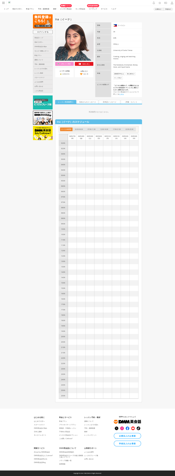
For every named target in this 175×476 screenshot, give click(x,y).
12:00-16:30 (104, 129)
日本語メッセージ (109, 102)
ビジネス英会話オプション (68, 435)
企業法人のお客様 (127, 436)
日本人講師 (38, 432)
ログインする (43, 32)
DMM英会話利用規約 (66, 452)
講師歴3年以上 (119, 74)
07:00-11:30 (91, 129)
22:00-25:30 (129, 129)
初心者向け (131, 74)
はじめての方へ (39, 421)
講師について (39, 60)
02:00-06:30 (79, 129)
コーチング (93, 8)
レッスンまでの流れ (41, 69)
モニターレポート (40, 435)
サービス (104, 9)
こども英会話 (39, 91)
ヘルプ (113, 9)
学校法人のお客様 (127, 443)
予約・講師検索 (43, 9)
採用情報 (62, 464)
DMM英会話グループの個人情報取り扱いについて (71, 456)
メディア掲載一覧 (65, 460)
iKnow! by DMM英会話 (42, 452)
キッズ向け (118, 78)
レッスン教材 (39, 73)
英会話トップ (39, 38)
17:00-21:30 (117, 129)
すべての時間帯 (66, 129)
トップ (6, 9)
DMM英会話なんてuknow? (43, 455)
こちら (121, 94)
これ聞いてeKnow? (65, 438)
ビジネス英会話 (66, 8)
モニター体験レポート (42, 51)
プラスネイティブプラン (67, 425)
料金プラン (30, 9)
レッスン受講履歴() (65, 102)
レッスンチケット (90, 435)
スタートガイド (40, 77)
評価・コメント (131, 102)
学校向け (168, 9)
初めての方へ (39, 42)
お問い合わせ (39, 86)
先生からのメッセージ (87, 102)
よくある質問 (39, 82)
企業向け (158, 9)
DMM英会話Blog (40, 462)
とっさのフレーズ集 (91, 455)
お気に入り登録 (65, 64)
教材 (54, 9)
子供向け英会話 (64, 432)
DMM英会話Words (40, 459)
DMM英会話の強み (41, 46)
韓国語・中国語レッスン (67, 428)
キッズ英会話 (80, 9)
